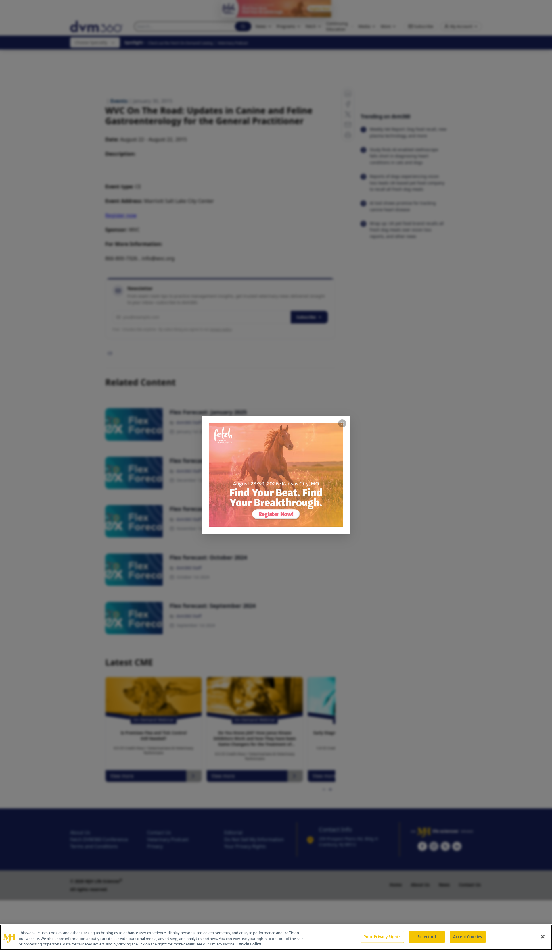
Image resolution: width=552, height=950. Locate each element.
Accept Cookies (467, 936)
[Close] (542, 936)
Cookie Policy (249, 944)
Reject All (426, 936)
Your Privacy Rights (382, 936)
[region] (276, 937)
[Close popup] (342, 423)
